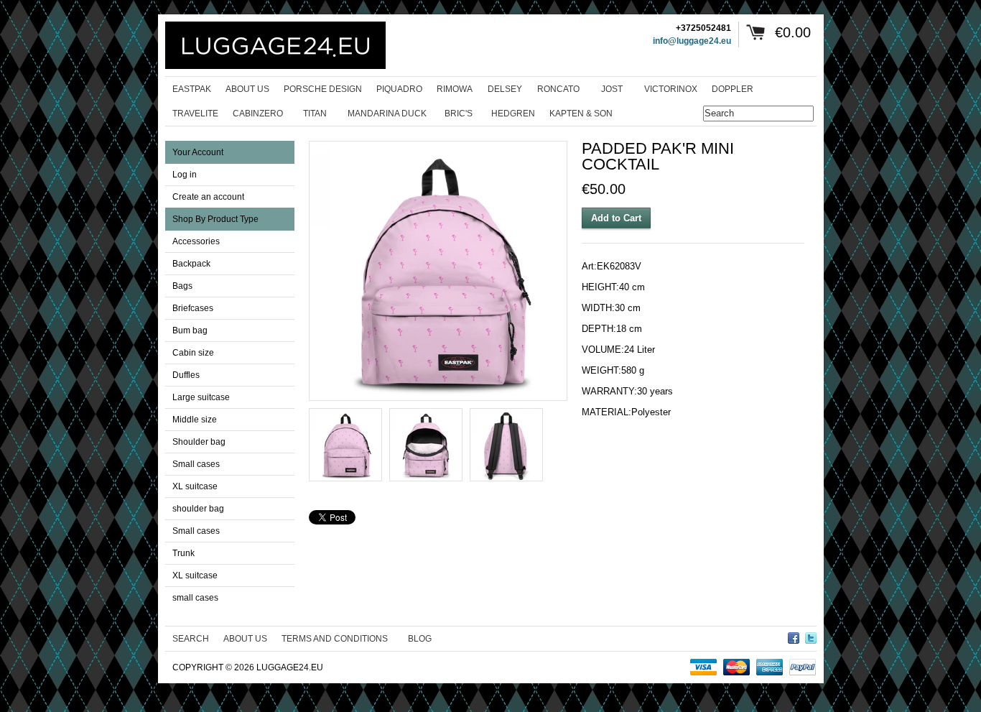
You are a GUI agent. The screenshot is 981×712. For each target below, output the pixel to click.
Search (190, 639)
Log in (184, 175)
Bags (182, 286)
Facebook (793, 636)
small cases (195, 598)
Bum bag (190, 330)
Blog (420, 639)
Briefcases (192, 308)
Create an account (208, 197)
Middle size (194, 420)
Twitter (811, 636)
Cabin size (193, 353)
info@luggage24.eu (692, 41)
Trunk (183, 553)
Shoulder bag (199, 442)
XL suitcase (195, 486)
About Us (245, 639)
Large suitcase (201, 397)
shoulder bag (198, 509)
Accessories (196, 241)
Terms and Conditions (335, 639)
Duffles (186, 375)
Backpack (191, 264)
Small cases (196, 464)
